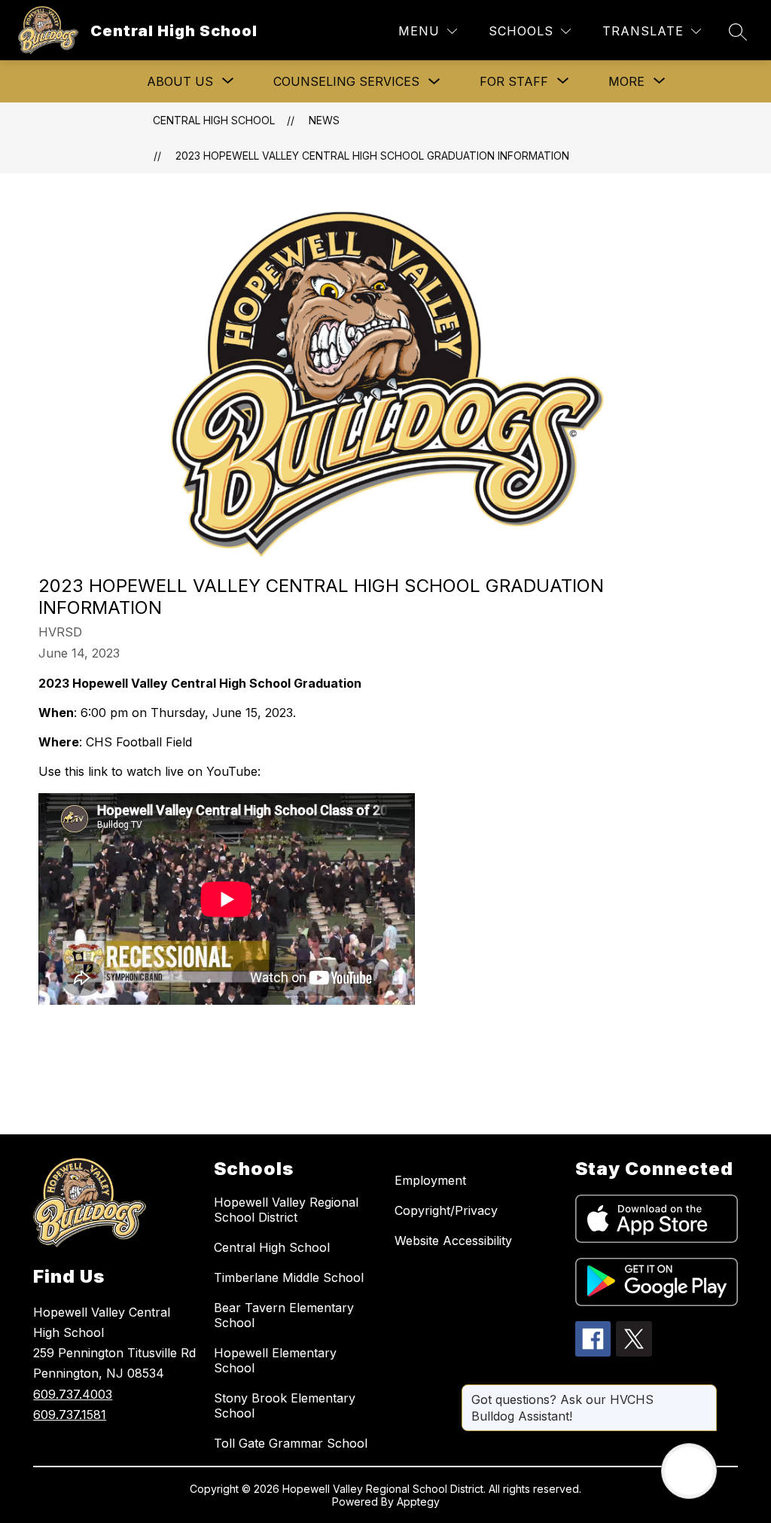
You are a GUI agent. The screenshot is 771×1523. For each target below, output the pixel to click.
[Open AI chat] (689, 1471)
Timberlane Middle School (289, 1277)
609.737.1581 (69, 1414)
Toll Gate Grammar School (290, 1443)
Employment (430, 1180)
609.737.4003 (72, 1394)
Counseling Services (346, 81)
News (324, 120)
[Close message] (704, 1392)
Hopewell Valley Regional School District (286, 1210)
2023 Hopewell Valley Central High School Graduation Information (372, 155)
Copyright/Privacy (446, 1210)
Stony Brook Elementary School (284, 1405)
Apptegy (418, 1501)
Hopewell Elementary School (275, 1360)
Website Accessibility (453, 1240)
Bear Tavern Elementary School (284, 1315)
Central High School (214, 120)
